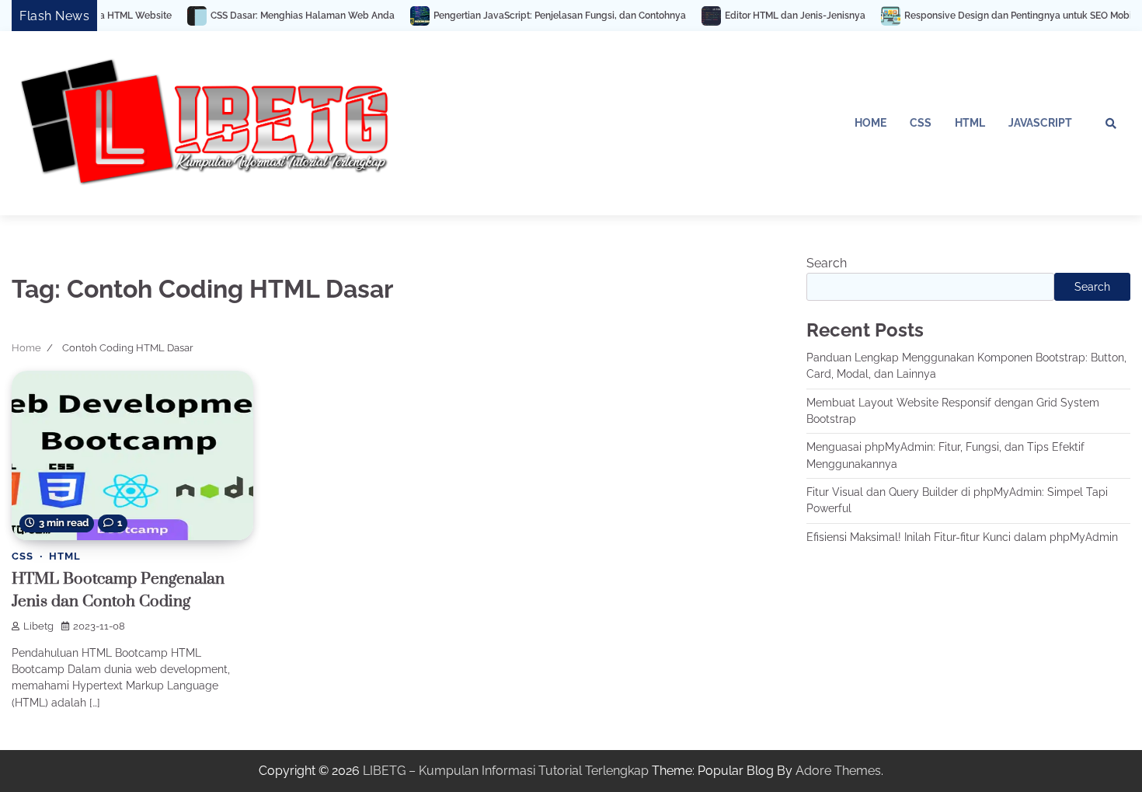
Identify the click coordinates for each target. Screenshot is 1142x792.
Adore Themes (838, 770)
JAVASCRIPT (1040, 123)
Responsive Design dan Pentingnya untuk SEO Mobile (1000, 15)
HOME (870, 123)
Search (826, 263)
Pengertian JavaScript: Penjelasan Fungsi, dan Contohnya (537, 15)
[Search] (1111, 123)
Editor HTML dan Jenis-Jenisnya (772, 15)
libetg (38, 626)
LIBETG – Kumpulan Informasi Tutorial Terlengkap (506, 770)
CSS (920, 123)
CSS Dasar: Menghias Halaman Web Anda (280, 15)
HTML (970, 123)
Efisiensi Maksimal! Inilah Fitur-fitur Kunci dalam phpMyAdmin (962, 537)
